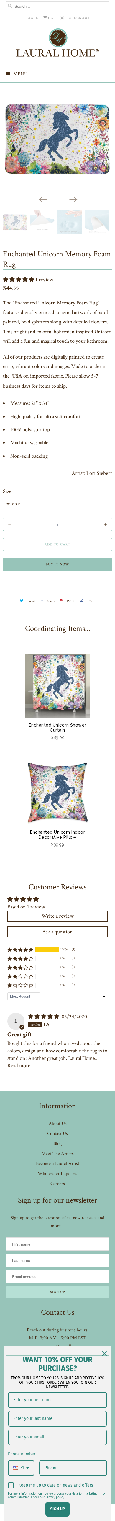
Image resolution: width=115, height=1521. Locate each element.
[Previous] (42, 198)
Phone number (21, 1454)
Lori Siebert (99, 473)
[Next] (72, 198)
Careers (57, 1184)
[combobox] (21, 1468)
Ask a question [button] (57, 931)
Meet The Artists (58, 1154)
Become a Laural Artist (57, 1163)
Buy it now (57, 564)
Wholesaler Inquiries (57, 1174)
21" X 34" (13, 505)
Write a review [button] (58, 916)
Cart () (56, 18)
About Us (58, 1123)
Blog (57, 1144)
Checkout (79, 18)
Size (7, 491)
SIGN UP (57, 1509)
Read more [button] (18, 1065)
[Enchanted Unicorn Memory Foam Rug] (57, 138)
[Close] (104, 1353)
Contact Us (57, 1133)
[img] (44, 1016)
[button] (19, 279)
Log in (32, 18)
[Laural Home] (57, 44)
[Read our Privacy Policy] (103, 1494)
